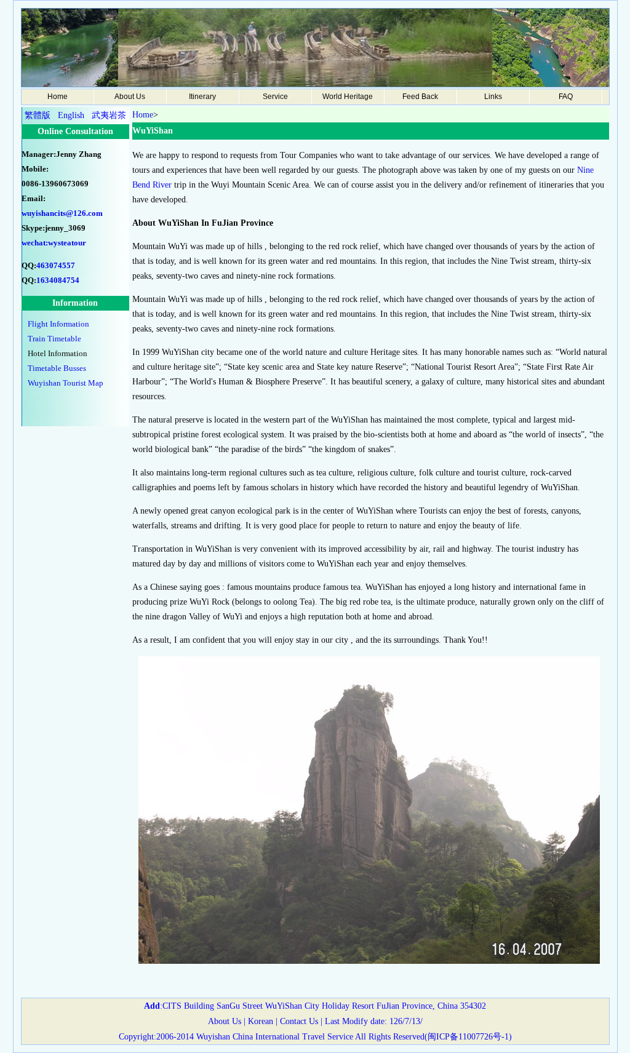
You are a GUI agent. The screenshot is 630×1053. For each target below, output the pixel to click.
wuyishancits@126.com (62, 213)
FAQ (566, 96)
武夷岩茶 (109, 115)
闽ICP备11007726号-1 (468, 1036)
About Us (224, 1021)
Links (493, 96)
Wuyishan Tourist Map (65, 382)
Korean (260, 1021)
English (71, 115)
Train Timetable (54, 338)
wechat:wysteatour (54, 242)
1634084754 (57, 280)
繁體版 (37, 115)
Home (57, 96)
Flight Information (58, 323)
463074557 (55, 265)
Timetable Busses (57, 368)
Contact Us (297, 1021)
